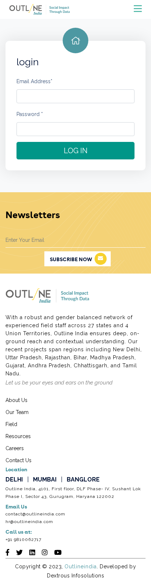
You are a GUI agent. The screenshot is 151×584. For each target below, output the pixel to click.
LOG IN (76, 150)
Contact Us (18, 460)
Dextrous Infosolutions (75, 576)
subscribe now (71, 259)
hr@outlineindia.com (29, 521)
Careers (14, 448)
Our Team (17, 412)
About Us (16, 400)
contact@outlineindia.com (35, 514)
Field (11, 424)
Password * (29, 114)
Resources (18, 436)
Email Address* (34, 81)
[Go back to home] (75, 40)
